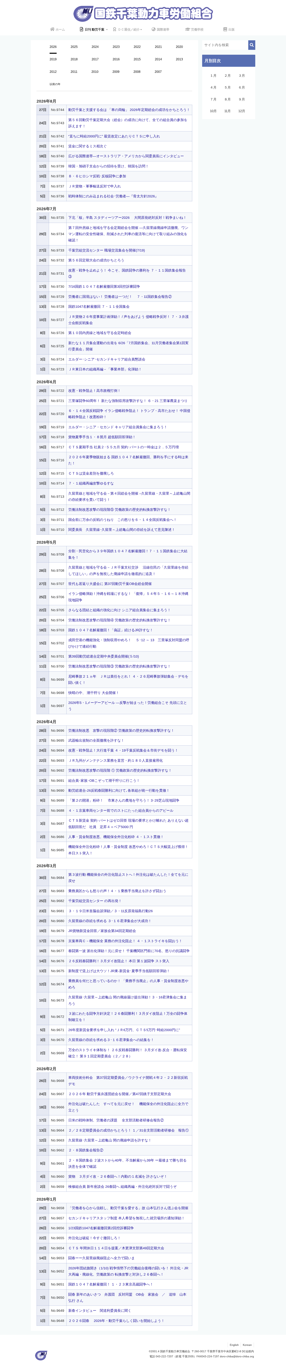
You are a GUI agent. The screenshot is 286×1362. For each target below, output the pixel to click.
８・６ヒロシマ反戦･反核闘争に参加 (97, 176)
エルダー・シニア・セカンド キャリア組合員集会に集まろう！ (117, 427)
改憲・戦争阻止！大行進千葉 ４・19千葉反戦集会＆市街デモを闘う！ (123, 750)
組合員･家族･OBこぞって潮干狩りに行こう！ (104, 781)
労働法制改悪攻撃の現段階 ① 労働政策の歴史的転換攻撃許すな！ (120, 770)
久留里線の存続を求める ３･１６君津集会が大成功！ (110, 921)
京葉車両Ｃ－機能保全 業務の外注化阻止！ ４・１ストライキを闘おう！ (125, 941)
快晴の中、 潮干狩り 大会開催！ (93, 693)
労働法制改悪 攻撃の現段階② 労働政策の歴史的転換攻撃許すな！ (121, 730)
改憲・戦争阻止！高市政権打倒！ (94, 391)
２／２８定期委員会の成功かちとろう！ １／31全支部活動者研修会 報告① (128, 1130)
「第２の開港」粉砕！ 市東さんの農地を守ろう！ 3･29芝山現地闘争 (123, 800)
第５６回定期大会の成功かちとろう (96, 260)
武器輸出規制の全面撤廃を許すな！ (96, 740)
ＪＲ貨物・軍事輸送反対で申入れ (94, 186)
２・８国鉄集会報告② (85, 1150)
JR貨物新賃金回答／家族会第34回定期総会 (102, 931)
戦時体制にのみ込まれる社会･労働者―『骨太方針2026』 (113, 196)
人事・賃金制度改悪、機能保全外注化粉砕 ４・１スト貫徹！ (116, 837)
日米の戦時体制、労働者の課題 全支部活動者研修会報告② (116, 1120)
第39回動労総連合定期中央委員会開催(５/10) (103, 656)
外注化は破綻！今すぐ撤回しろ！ (94, 1238)
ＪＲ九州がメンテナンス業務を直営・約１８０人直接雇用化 (115, 760)
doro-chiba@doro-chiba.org (237, 1356)
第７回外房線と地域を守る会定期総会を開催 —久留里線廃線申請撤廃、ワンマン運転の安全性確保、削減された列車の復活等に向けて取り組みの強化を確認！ (128, 234)
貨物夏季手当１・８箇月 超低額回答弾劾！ (102, 437)
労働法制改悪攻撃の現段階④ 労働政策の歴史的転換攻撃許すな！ (119, 620)
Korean (247, 1344)
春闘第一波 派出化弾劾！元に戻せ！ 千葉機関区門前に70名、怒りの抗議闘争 (129, 951)
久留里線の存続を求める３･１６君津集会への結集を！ (111, 1040)
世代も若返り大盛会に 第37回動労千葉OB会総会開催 (110, 584)
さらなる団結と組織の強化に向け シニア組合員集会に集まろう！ (119, 610)
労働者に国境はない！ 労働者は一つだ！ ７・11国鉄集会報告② (120, 297)
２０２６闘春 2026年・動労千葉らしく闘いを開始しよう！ (116, 1321)
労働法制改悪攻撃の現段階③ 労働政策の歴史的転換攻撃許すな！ (119, 666)
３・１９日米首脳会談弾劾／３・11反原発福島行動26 (110, 911)
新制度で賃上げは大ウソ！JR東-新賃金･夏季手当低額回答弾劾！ (119, 971)
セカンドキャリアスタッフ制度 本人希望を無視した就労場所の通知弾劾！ (126, 1218)
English (234, 1344)
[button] (251, 45)
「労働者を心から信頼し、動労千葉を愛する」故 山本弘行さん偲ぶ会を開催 (128, 1208)
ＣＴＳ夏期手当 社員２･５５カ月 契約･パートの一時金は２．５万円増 (123, 447)
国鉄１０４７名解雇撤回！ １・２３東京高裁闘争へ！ (110, 1284)
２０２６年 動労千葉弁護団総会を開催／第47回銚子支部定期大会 (119, 1094)
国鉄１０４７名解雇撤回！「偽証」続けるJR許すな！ (110, 630)
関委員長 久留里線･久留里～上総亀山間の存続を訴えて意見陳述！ (121, 530)
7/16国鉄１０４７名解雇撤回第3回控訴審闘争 (104, 286)
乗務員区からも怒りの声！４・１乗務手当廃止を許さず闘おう (117, 891)
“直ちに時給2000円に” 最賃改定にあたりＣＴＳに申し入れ (114, 136)
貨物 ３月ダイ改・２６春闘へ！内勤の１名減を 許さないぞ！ (117, 1176)
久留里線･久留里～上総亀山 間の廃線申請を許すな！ (110, 1140)
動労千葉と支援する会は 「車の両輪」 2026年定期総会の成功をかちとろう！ (129, 110)
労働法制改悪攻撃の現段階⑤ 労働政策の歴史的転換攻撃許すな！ (119, 510)
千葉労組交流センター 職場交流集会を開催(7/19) (106, 250)
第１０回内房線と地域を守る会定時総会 (99, 333)
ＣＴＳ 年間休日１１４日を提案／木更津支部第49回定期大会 (116, 1248)
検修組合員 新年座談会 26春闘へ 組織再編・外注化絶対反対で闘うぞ (122, 1187)
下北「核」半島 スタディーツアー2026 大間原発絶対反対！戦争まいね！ (127, 218)
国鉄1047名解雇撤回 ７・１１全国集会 (99, 307)
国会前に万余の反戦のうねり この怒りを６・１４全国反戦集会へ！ (122, 520)
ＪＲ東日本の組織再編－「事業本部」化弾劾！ (105, 369)
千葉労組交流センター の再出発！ (95, 901)
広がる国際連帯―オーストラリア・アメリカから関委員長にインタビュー (126, 156)
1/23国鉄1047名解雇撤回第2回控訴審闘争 (101, 1228)
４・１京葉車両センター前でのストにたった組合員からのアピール (120, 810)
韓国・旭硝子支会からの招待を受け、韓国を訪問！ (108, 166)
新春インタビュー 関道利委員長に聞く (99, 1311)
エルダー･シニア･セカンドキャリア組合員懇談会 (106, 359)
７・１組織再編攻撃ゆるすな (91, 483)
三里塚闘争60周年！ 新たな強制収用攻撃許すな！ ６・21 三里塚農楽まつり (128, 401)
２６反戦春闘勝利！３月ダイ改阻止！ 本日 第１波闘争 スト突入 (118, 961)
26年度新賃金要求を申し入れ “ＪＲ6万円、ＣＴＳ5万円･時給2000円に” (124, 1030)
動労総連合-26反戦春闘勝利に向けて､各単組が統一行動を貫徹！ (119, 790)
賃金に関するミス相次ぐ (87, 146)
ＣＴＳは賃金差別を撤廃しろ (91, 473)
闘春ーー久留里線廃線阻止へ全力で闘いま (101, 1258)
